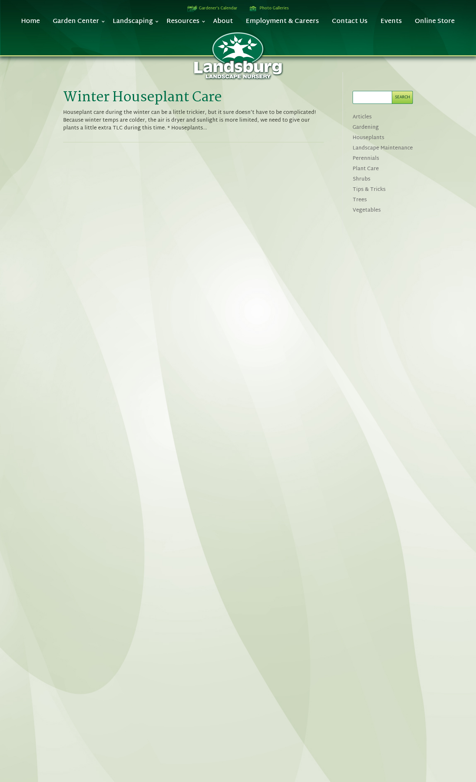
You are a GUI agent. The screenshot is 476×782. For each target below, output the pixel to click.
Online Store (435, 23)
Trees (360, 200)
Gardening (366, 127)
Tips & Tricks (369, 189)
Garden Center (76, 23)
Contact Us (350, 23)
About (223, 23)
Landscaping (133, 23)
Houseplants (368, 138)
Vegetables (367, 210)
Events (391, 23)
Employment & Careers (282, 23)
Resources (182, 23)
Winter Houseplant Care (142, 97)
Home (30, 23)
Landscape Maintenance (383, 148)
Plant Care (366, 169)
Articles (362, 117)
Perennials (366, 158)
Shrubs (361, 179)
